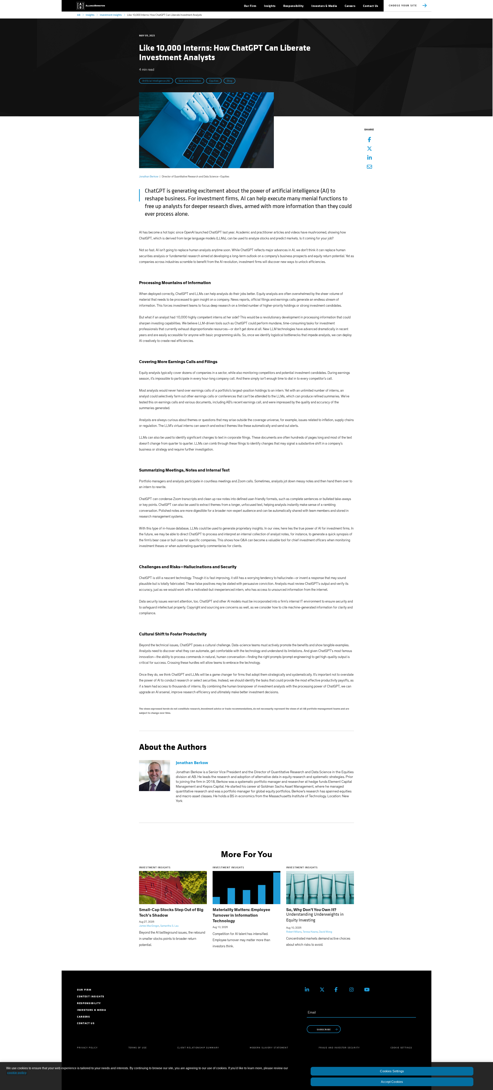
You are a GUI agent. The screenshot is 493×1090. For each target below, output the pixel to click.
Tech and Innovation (189, 81)
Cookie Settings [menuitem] (401, 1047)
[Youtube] (368, 989)
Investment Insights (111, 15)
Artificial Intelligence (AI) (156, 81)
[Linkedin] (309, 989)
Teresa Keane (310, 932)
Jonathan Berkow (148, 176)
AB (78, 15)
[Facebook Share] (369, 139)
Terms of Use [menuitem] (137, 1047)
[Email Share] (369, 167)
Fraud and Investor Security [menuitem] (339, 1047)
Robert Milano (294, 932)
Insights (90, 15)
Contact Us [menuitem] (86, 1023)
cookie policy (17, 1072)
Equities (213, 81)
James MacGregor (149, 926)
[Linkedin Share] (369, 158)
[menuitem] (250, 6)
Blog (229, 81)
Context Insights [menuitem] (90, 996)
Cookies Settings (392, 1071)
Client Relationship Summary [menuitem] (198, 1047)
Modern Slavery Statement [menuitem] (269, 1047)
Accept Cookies (392, 1081)
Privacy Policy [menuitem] (87, 1047)
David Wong (325, 932)
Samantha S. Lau (169, 926)
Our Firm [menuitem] (84, 990)
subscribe (324, 1029)
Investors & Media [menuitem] (91, 1010)
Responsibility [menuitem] (89, 1003)
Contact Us (370, 6)
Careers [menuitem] (83, 1017)
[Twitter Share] (369, 149)
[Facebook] (339, 989)
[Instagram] (353, 989)
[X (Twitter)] (324, 989)
